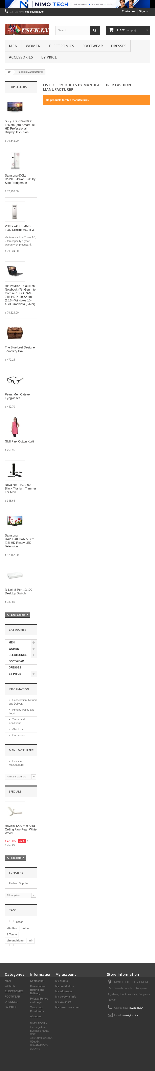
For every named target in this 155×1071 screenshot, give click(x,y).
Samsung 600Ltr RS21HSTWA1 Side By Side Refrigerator (20, 179)
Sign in (143, 11)
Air (31, 940)
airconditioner (15, 940)
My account (65, 974)
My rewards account (67, 1007)
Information (19, 689)
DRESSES (118, 45)
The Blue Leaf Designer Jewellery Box (20, 349)
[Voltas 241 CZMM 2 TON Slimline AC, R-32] (15, 212)
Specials (15, 791)
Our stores (18, 735)
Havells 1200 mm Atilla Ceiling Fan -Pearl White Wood (21, 829)
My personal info (65, 996)
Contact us (128, 11)
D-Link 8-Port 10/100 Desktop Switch (18, 591)
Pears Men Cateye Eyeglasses (17, 396)
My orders (61, 980)
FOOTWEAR (92, 45)
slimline (12, 928)
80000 (19, 922)
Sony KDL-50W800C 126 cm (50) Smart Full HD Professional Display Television (20, 126)
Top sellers (18, 87)
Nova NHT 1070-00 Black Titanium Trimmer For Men (20, 488)
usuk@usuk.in (131, 1015)
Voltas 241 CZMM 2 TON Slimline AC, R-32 (20, 227)
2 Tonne (12, 934)
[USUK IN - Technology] (77, 4)
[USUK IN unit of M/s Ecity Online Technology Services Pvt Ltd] (27, 29)
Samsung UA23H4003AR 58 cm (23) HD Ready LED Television (19, 541)
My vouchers (63, 1001)
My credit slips (64, 986)
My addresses (63, 991)
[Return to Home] (9, 72)
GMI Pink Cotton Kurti (19, 441)
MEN (13, 45)
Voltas (25, 928)
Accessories (21, 57)
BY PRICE (49, 57)
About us (17, 729)
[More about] (7, 921)
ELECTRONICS (61, 45)
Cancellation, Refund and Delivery (38, 990)
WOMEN (33, 45)
